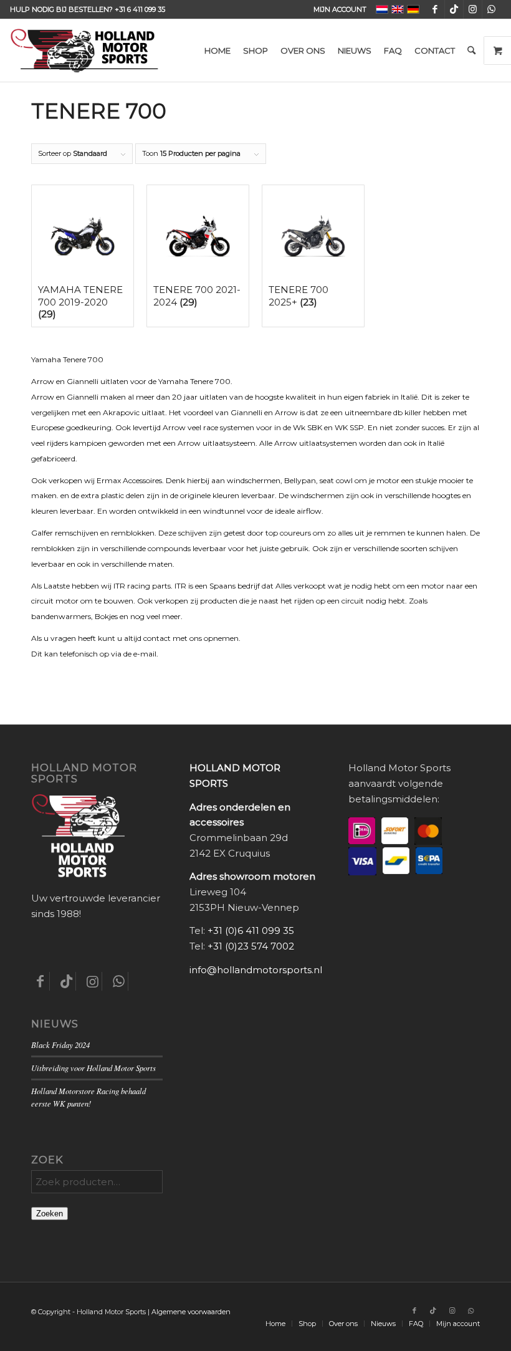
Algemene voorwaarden (191, 1311)
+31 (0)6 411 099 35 (251, 930)
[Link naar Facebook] (435, 9)
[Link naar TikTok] (454, 9)
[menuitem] (336, 9)
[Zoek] (471, 50)
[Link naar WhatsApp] (491, 9)
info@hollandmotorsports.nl (255, 970)
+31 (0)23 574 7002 (251, 946)
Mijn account (339, 9)
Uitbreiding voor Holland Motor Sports (93, 1067)
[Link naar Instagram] (473, 9)
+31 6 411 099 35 (140, 9)
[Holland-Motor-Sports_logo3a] (84, 50)
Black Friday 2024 (60, 1044)
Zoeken (49, 1213)
